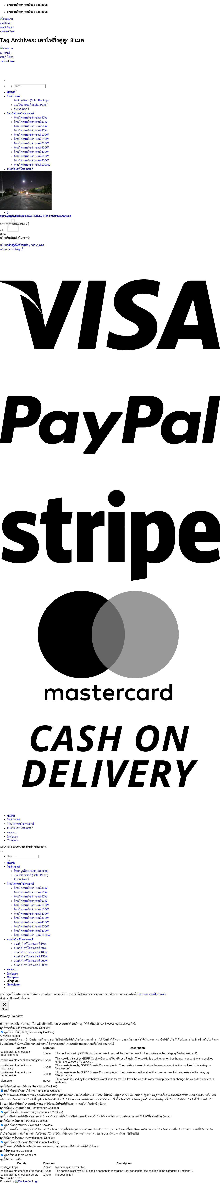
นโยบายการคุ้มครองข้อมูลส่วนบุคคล (22, 245)
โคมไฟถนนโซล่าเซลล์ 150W (31, 139)
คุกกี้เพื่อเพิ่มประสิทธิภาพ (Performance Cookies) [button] (29, 1107)
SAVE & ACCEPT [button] (11, 1178)
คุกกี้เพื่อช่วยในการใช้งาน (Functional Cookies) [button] (28, 1086)
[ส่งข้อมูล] (15, 90)
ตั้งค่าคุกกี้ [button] (6, 998)
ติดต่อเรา (12, 836)
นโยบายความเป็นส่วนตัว (151, 994)
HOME (11, 92)
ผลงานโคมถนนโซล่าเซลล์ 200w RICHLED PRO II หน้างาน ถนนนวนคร (35, 216)
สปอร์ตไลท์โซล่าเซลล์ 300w (30, 965)
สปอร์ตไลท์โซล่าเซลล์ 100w (30, 952)
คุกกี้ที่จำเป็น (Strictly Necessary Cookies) (29, 1032)
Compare (12, 840)
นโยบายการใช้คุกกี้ (11, 249)
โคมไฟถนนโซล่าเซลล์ (20, 113)
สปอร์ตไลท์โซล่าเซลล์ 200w (30, 960)
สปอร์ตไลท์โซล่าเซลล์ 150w (30, 956)
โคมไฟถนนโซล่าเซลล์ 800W (31, 160)
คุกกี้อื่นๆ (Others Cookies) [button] (16, 1150)
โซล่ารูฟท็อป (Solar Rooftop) (31, 100)
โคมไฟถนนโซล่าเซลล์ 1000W (32, 164)
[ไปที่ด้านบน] (1, 851)
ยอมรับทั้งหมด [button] (21, 998)
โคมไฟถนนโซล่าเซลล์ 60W (30, 126)
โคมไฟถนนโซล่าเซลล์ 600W (31, 156)
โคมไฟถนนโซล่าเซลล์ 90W (30, 130)
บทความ (12, 832)
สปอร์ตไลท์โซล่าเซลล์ (20, 169)
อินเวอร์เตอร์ (21, 109)
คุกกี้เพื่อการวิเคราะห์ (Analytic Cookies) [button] (24, 1120)
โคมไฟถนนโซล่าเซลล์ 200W (31, 143)
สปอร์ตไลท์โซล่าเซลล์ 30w (30, 943)
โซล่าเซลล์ (13, 96)
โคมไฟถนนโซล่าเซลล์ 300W (31, 147)
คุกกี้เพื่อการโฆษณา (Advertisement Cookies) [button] (27, 1137)
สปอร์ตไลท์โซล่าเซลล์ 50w (30, 947)
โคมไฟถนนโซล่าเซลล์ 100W (31, 134)
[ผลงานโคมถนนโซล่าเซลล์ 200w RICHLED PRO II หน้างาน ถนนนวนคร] (26, 208)
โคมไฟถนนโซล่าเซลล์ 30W (30, 117)
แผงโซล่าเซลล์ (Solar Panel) (31, 104)
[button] (7, 212)
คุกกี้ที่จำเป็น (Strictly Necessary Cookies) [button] (25, 1027)
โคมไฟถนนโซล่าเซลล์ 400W (31, 151)
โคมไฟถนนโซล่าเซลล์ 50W (30, 121)
